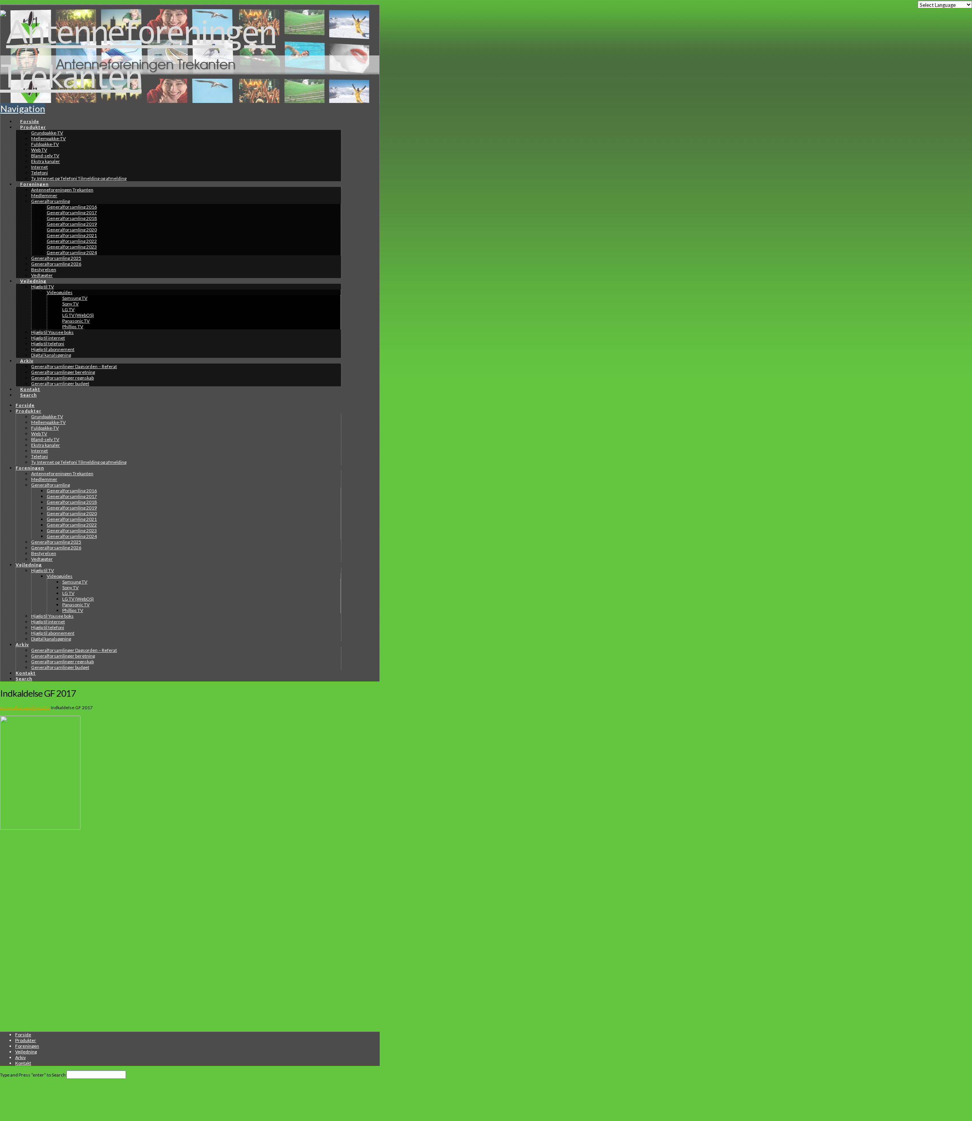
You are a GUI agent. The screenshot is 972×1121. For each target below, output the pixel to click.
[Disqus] (171, 931)
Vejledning (26, 1052)
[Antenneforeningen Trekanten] (171, 77)
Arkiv (20, 1057)
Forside (23, 1034)
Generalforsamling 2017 (25, 707)
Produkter (25, 1040)
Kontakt (23, 1063)
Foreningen (27, 1046)
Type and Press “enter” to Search (33, 1075)
